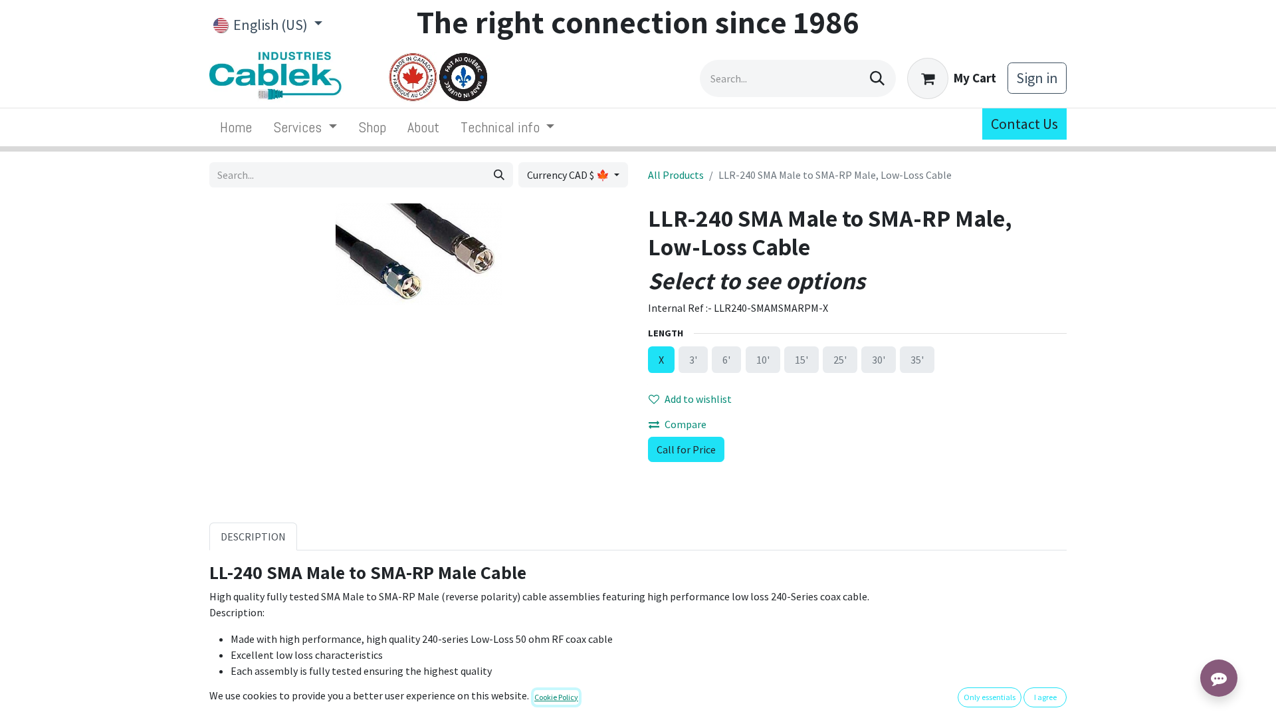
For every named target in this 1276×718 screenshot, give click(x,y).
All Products (676, 174)
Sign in (1037, 77)
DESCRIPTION (253, 536)
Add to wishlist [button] (698, 399)
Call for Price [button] (686, 449)
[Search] (877, 78)
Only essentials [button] (989, 697)
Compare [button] (685, 424)
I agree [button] (1045, 697)
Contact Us (1024, 123)
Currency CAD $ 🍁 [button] (569, 174)
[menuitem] (236, 127)
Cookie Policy (556, 697)
